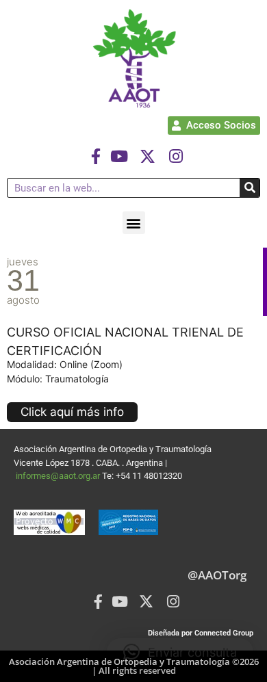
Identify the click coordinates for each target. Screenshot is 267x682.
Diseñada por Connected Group (200, 633)
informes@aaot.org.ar (59, 476)
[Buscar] (249, 188)
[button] (134, 222)
